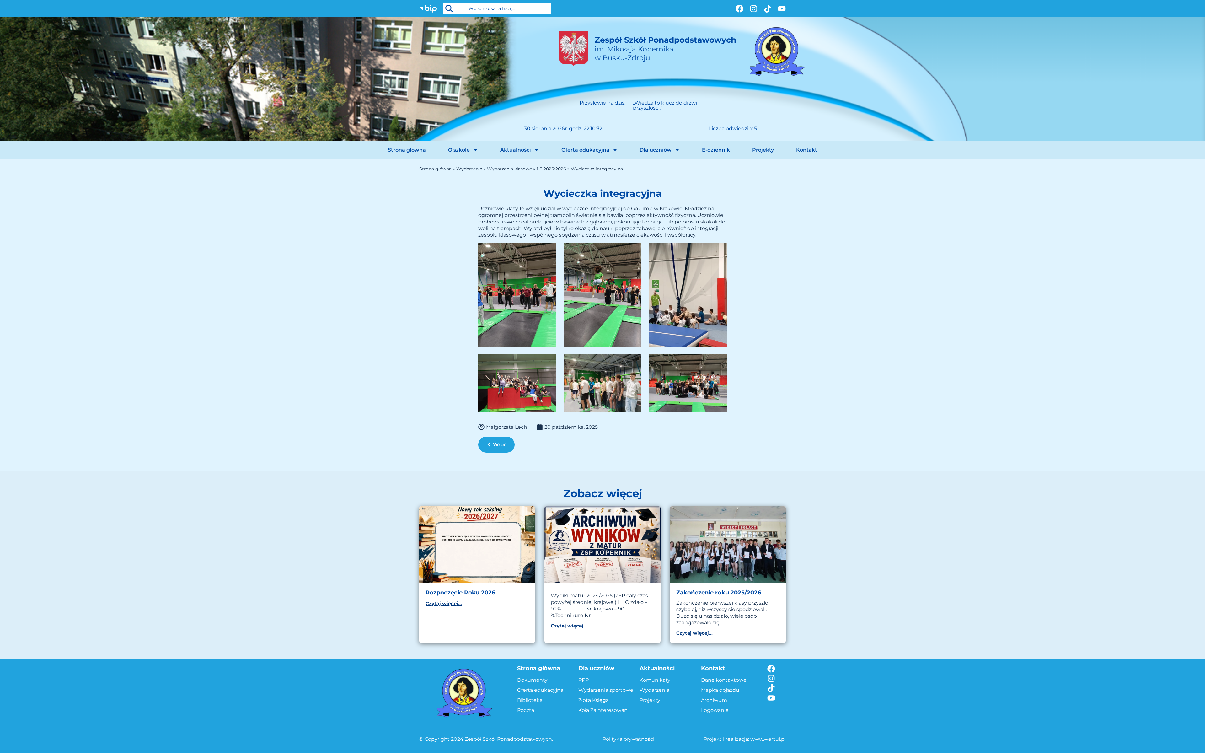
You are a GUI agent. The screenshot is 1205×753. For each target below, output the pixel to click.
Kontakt (806, 150)
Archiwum (714, 700)
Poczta (525, 710)
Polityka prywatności (628, 739)
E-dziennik (716, 150)
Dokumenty (532, 680)
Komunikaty (655, 680)
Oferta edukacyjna (585, 150)
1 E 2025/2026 (551, 169)
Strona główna (407, 150)
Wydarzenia (469, 169)
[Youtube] (782, 9)
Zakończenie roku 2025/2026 (718, 592)
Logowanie (715, 710)
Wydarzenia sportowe (605, 690)
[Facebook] (739, 9)
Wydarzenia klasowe (509, 169)
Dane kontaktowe (724, 680)
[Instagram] (754, 9)
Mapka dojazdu (720, 690)
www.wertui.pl (768, 739)
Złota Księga (593, 700)
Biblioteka (530, 700)
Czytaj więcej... (444, 603)
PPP (583, 680)
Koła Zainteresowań (603, 710)
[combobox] (497, 8)
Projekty (763, 150)
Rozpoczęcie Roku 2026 (460, 592)
